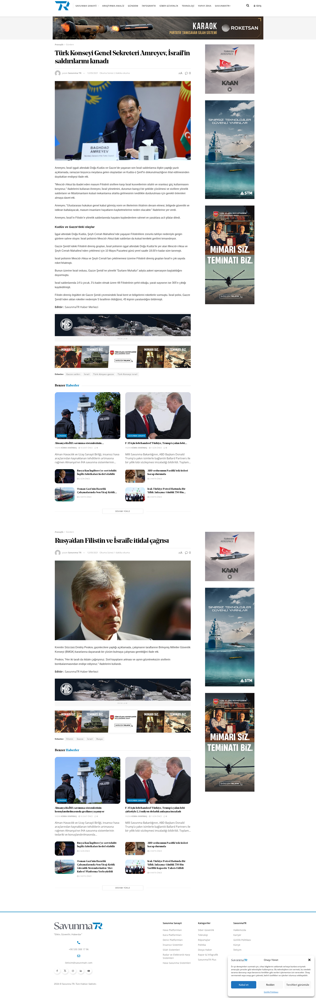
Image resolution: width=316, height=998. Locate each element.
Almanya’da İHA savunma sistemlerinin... (79, 443)
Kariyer (237, 934)
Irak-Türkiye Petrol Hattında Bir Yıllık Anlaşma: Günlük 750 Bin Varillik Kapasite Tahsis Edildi (166, 865)
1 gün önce (156, 447)
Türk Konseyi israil (127, 374)
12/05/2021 (92, 73)
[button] (309, 959)
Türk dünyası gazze (103, 374)
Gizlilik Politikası (271, 992)
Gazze (80, 739)
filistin (69, 739)
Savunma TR (74, 73)
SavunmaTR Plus (207, 959)
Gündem (133, 5)
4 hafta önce (155, 497)
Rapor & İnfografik (208, 954)
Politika (202, 944)
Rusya (99, 739)
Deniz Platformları (173, 939)
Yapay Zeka (204, 5)
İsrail (87, 374)
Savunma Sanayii (86, 5)
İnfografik (149, 5)
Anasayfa (59, 44)
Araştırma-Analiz (113, 5)
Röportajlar (204, 939)
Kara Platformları (172, 934)
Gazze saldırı (73, 374)
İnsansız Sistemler (173, 944)
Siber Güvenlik (168, 5)
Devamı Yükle (122, 511)
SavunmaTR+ (223, 5)
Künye (236, 944)
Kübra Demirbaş (69, 447)
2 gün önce (84, 478)
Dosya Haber (205, 949)
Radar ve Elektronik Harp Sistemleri (176, 956)
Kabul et (244, 984)
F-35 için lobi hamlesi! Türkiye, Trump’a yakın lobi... (156, 443)
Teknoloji (188, 5)
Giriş (258, 5)
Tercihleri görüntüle (297, 984)
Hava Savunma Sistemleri (177, 962)
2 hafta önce (155, 478)
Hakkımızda (239, 930)
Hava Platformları (172, 930)
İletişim (237, 949)
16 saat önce (86, 447)
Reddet (270, 984)
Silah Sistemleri (171, 949)
